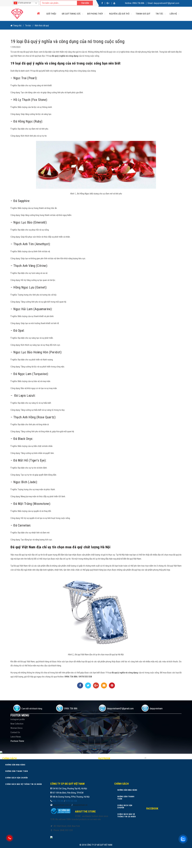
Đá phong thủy (95, 13)
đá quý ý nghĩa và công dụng (65, 56)
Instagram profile (17, 719)
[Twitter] (88, 685)
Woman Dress (16, 728)
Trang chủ (17, 25)
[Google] (96, 685)
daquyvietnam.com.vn (61, 805)
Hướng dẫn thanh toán (16, 771)
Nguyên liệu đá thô (119, 13)
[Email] (104, 685)
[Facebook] (80, 685)
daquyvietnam (156, 708)
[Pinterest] (112, 685)
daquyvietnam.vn (80, 805)
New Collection (16, 724)
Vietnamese (24, 2)
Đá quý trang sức (71, 13)
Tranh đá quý (143, 13)
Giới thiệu (51, 13)
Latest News (15, 737)
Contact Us (15, 732)
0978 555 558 (71, 801)
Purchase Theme (17, 741)
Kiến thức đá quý (42, 25)
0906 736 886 (138, 3)
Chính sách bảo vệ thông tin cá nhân (23, 784)
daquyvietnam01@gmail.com (166, 3)
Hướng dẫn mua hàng (15, 765)
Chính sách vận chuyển (16, 778)
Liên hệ (173, 13)
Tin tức (159, 13)
